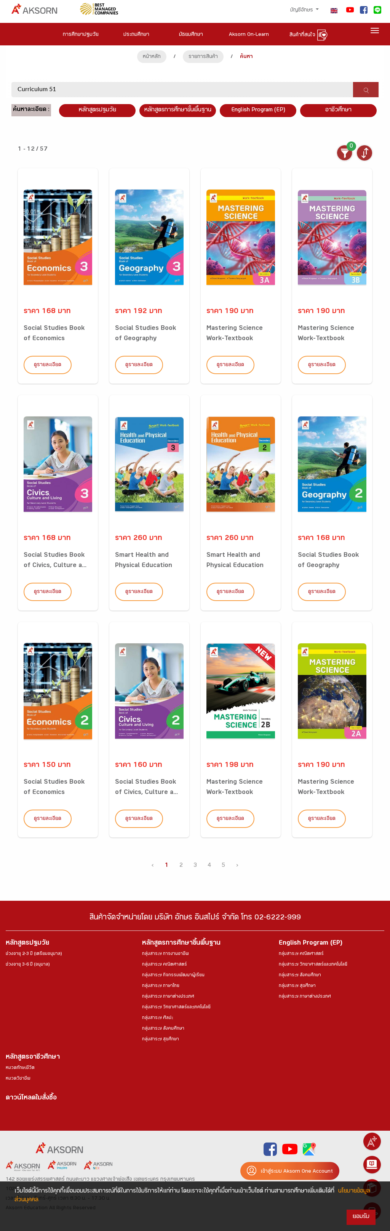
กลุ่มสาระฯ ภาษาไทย (160, 986)
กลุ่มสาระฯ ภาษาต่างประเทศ (168, 997)
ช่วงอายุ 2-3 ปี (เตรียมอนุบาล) (34, 954)
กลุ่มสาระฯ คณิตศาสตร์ (164, 965)
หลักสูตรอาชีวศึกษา (33, 1058)
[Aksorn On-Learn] (372, 1164)
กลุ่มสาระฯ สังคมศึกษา (163, 1029)
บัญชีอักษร (302, 10)
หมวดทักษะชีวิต (20, 1068)
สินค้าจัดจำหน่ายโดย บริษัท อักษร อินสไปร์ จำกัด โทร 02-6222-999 (195, 918)
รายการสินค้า (203, 57)
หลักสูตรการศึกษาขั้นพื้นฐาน (177, 110)
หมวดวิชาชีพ (18, 1079)
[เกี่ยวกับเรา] (372, 1141)
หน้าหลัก (152, 57)
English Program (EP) (258, 110)
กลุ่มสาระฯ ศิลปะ (157, 1018)
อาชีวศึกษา (338, 110)
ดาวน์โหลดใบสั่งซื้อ (31, 1098)
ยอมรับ (361, 1217)
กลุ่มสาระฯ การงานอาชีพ (165, 954)
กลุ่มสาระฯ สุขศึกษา (160, 1039)
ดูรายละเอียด (47, 365)
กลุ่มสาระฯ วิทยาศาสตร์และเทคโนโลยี (176, 1007)
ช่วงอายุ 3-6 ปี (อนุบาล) (28, 965)
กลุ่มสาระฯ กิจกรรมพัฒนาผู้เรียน (173, 975)
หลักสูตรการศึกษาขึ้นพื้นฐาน (181, 944)
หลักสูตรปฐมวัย (27, 944)
